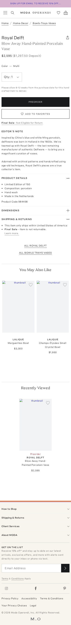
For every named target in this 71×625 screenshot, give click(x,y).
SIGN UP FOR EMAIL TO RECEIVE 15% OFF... (35, 3)
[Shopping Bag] (65, 12)
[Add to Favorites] (30, 284)
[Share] (67, 37)
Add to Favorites (37, 114)
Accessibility (29, 598)
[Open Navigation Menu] (5, 12)
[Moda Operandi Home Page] (35, 13)
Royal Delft (13, 37)
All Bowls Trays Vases (35, 252)
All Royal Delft (35, 245)
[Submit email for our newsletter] (65, 568)
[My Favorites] (58, 13)
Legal (33, 605)
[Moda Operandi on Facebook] (35, 588)
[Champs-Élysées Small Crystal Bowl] (53, 306)
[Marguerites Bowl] (18, 306)
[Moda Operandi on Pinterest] (64, 588)
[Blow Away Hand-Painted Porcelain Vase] (36, 425)
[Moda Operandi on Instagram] (6, 588)
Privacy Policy (10, 598)
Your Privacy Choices (14, 605)
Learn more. (12, 233)
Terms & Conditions (51, 598)
